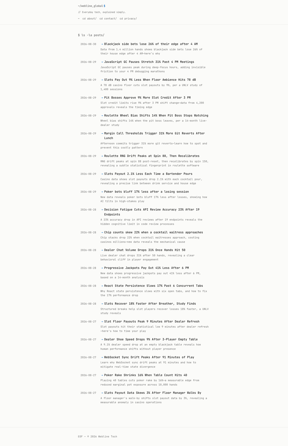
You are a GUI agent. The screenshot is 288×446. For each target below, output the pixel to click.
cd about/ (89, 18)
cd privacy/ (128, 18)
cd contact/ (108, 18)
